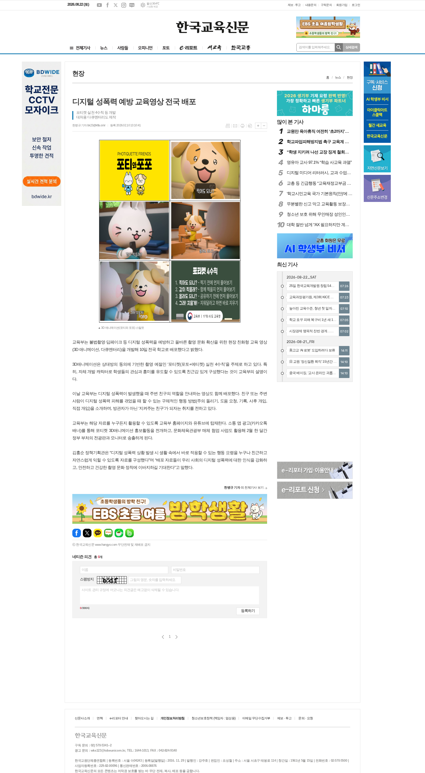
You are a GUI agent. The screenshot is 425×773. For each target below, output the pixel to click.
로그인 (356, 5)
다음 (176, 637)
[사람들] (122, 47)
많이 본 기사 (290, 122)
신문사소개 (82, 718)
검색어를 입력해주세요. (315, 47)
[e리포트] (188, 47)
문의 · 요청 (305, 718)
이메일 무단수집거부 (256, 718)
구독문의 (326, 5)
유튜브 (99, 5)
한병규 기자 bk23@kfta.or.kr (88, 125)
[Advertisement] (97, 23)
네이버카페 (119, 533)
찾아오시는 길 (144, 718)
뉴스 (338, 77)
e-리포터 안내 (119, 718)
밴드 (129, 533)
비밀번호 (179, 569)
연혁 (100, 718)
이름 (85, 569)
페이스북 (107, 5)
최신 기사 (287, 264)
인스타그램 (123, 5)
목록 (227, 125)
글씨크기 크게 (258, 126)
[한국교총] (241, 47)
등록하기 (248, 611)
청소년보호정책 (213, 718)
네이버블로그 (132, 5)
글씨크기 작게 (264, 126)
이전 (163, 637)
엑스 (115, 5)
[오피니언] (145, 47)
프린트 (242, 125)
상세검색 (352, 47)
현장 (350, 77)
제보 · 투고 (294, 5)
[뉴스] (103, 47)
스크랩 (249, 125)
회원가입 (341, 5)
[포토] (166, 47)
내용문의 (310, 5)
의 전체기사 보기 (243, 487)
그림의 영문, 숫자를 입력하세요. (153, 579)
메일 (235, 125)
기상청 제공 (152, 6)
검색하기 (339, 47)
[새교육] (214, 47)
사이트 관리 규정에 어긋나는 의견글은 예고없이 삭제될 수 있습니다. (130, 590)
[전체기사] (80, 47)
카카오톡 (97, 533)
